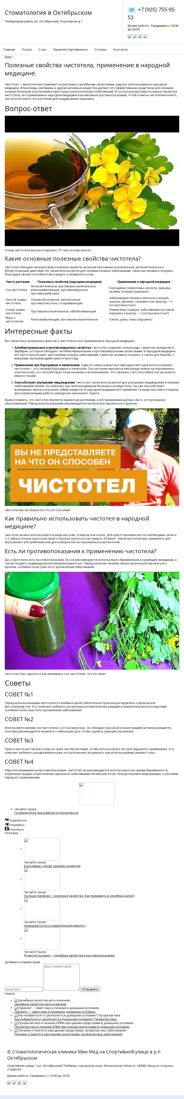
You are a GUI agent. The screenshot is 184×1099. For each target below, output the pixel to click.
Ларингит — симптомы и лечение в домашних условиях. (55, 1012)
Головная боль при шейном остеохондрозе (46, 813)
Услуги (27, 49)
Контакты (120, 49)
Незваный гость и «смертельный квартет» (55, 925)
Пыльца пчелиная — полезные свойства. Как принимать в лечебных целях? (79, 896)
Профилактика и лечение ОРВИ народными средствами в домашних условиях (71, 1027)
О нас (42, 49)
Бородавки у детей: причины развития (52, 866)
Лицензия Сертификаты (70, 49)
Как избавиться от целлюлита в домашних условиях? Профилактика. (65, 1019)
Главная (9, 49)
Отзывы (100, 49)
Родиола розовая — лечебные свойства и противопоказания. (69, 955)
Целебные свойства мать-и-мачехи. (40, 1004)
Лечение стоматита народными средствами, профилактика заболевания (68, 1034)
